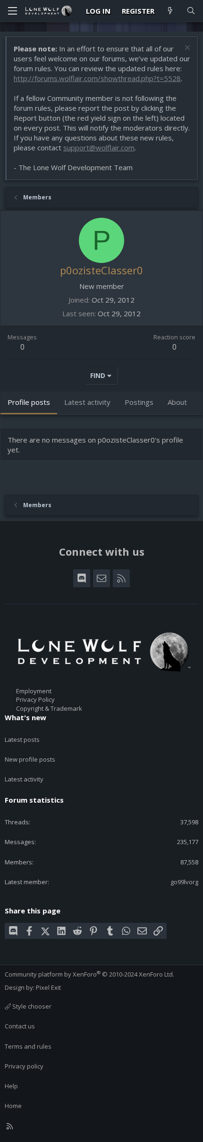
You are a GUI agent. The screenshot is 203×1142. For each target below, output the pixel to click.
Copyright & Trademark (49, 708)
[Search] (191, 11)
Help (11, 1086)
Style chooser (31, 1006)
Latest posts (22, 739)
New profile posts (30, 759)
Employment (33, 691)
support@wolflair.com (99, 147)
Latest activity (24, 779)
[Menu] (12, 11)
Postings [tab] (139, 402)
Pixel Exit (48, 987)
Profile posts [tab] (29, 402)
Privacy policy (24, 1066)
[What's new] (170, 11)
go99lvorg (184, 882)
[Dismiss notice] (186, 49)
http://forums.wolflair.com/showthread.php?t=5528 (97, 78)
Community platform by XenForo (89, 974)
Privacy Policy (35, 699)
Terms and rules (28, 1046)
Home (13, 1105)
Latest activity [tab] (87, 402)
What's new (25, 717)
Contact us (20, 1026)
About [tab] (177, 402)
